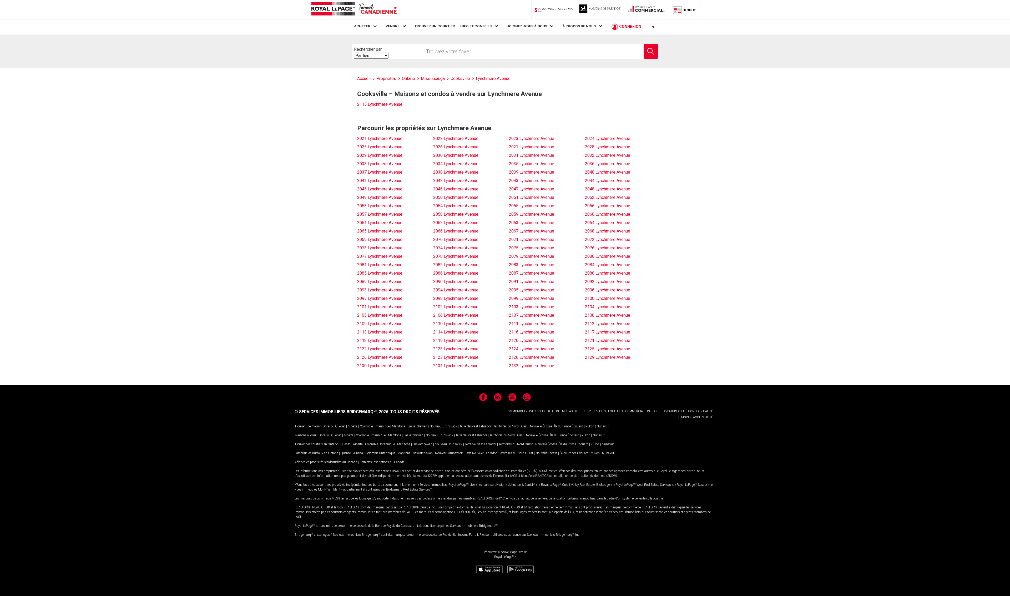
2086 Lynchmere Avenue (455, 273)
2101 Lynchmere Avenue (379, 306)
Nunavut (603, 426)
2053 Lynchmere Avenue (379, 205)
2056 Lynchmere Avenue (607, 205)
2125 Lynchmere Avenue (607, 348)
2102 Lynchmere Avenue (455, 306)
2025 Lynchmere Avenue (379, 146)
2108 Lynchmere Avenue (607, 315)
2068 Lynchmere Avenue (607, 231)
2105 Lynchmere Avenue (379, 315)
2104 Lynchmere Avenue (607, 306)
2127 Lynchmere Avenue (455, 357)
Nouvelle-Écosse (541, 426)
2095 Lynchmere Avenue (531, 289)
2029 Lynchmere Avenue (379, 155)
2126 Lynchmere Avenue (379, 357)
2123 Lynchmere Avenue (455, 348)
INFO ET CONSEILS (476, 26)
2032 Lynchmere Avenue (607, 155)
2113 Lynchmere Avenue (379, 332)
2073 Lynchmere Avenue (379, 247)
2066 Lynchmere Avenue (455, 231)
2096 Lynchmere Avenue (607, 289)
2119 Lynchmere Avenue (455, 340)
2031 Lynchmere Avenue (531, 155)
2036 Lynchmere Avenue (607, 163)
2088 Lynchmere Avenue (607, 273)
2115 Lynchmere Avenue (379, 104)
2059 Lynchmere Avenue (531, 214)
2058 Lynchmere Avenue (455, 214)
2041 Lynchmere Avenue (379, 180)
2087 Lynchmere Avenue (531, 273)
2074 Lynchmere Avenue (455, 247)
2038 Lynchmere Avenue (455, 172)
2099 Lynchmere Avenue (531, 298)
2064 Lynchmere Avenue (607, 222)
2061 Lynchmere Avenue (379, 222)
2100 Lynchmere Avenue (607, 298)
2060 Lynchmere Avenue (607, 214)
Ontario (327, 426)
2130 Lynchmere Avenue (379, 365)
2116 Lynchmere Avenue (531, 332)
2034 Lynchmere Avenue (455, 163)
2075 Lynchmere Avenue (531, 247)
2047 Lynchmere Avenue (531, 188)
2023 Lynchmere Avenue (531, 138)
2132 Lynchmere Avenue (531, 365)
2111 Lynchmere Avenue (531, 323)
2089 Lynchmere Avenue (379, 281)
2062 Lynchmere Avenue (455, 222)
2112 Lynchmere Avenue (607, 323)
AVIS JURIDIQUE (674, 411)
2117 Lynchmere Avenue (607, 332)
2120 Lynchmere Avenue (531, 340)
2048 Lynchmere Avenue (607, 188)
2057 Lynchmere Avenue (379, 214)
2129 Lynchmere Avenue (607, 357)
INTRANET (654, 411)
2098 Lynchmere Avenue (455, 298)
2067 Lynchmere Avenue (531, 231)
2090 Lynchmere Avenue (455, 281)
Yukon (589, 426)
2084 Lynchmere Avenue (607, 264)
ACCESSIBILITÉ (703, 417)
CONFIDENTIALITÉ (700, 411)
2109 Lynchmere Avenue (379, 323)
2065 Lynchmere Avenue (379, 231)
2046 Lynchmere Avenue (455, 188)
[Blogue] (684, 9)
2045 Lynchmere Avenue (379, 188)
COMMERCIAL (634, 411)
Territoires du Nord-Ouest (510, 426)
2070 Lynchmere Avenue (455, 239)
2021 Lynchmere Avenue (379, 138)
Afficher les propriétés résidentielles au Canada (326, 462)
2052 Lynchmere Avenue (607, 197)
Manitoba (398, 426)
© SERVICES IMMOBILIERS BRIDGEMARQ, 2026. (342, 411)
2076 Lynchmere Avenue (607, 247)
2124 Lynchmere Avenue (531, 348)
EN (651, 27)
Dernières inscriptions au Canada (382, 462)
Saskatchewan (417, 426)
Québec (340, 426)
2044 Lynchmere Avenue (607, 180)
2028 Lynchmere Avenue (607, 146)
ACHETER (362, 26)
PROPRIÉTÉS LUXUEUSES (606, 411)
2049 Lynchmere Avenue (379, 197)
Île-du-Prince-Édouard (568, 426)
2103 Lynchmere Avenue (531, 306)
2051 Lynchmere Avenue (531, 197)
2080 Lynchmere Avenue (607, 256)
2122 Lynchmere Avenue (379, 348)
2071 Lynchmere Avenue (531, 239)
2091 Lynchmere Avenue (531, 281)
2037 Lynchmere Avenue (379, 172)
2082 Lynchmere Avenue (455, 264)
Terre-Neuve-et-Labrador (475, 426)
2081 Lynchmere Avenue (379, 264)
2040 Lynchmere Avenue (607, 172)
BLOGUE (580, 411)
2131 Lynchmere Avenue (455, 365)
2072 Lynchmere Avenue (607, 239)
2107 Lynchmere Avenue (531, 315)
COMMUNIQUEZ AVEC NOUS (525, 411)
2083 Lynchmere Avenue (531, 264)
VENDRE (393, 26)
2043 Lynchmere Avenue (531, 180)
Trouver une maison (308, 426)
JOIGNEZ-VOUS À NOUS (527, 26)
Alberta (352, 426)
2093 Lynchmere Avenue (379, 289)
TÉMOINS (684, 417)
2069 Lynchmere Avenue (379, 239)
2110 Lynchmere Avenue (455, 323)
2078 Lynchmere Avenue (455, 256)
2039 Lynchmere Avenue (531, 172)
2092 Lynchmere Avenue (607, 281)
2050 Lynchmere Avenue (455, 197)
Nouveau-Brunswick (443, 426)
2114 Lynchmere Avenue (455, 332)
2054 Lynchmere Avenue (455, 205)
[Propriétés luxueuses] (600, 9)
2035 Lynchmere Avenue (531, 163)
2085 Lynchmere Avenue (379, 273)
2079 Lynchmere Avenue (531, 256)
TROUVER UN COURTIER (435, 26)
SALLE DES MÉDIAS (560, 411)
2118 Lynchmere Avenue (379, 340)
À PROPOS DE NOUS (579, 26)
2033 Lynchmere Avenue (379, 163)
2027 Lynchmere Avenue (531, 146)
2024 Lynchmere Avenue (607, 138)
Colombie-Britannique (375, 426)
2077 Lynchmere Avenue (379, 256)
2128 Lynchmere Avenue (531, 357)
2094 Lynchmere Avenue (455, 289)
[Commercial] (646, 9)
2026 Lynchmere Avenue (455, 146)
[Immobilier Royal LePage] (354, 9)
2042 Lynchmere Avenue (455, 180)
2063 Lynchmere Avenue (531, 222)
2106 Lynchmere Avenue (455, 315)
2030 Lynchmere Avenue (455, 155)
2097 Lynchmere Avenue (379, 298)
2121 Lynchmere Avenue (607, 340)
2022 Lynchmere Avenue (455, 138)
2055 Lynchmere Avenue (531, 205)
